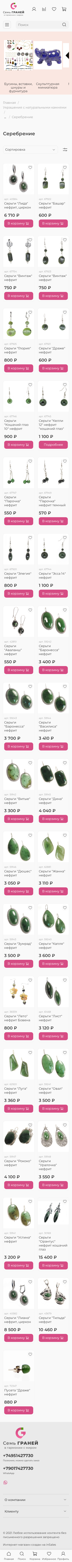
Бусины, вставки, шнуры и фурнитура (18, 87)
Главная (9, 103)
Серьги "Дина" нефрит (51, 801)
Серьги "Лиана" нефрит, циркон (17, 1320)
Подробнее (53, 445)
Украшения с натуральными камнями (34, 107)
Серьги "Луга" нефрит (15, 1090)
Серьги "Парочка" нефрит (12, 501)
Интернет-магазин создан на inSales (29, 1544)
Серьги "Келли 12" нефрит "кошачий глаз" (51, 425)
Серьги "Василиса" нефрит (48, 726)
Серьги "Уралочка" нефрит (48, 1165)
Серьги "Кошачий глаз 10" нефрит (16, 425)
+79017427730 (18, 1468)
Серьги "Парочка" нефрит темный (52, 501)
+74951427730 (18, 1455)
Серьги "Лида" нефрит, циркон (17, 205)
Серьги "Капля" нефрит (51, 946)
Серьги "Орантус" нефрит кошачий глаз (53, 1243)
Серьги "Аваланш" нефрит (13, 650)
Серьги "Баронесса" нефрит (49, 650)
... (5, 117)
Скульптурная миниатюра (47, 85)
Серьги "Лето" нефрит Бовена (17, 1018)
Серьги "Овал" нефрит (51, 1090)
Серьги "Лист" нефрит (50, 1018)
